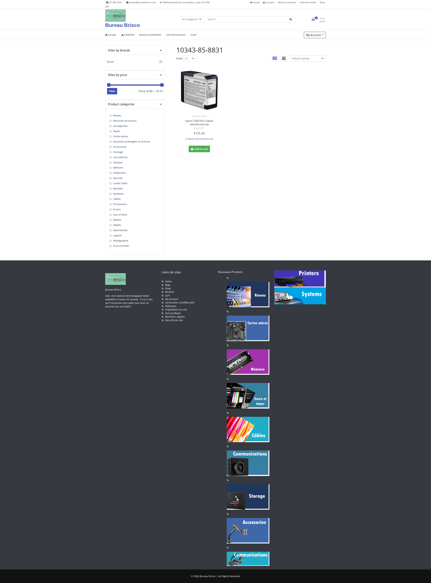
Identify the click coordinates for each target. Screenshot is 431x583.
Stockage (118, 152)
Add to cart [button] (201, 149)
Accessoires (119, 146)
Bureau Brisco (122, 25)
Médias (117, 219)
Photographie (120, 240)
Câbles (117, 199)
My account (171, 299)
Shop (322, 2)
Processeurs (120, 204)
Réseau (117, 115)
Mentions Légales (175, 316)
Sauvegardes (120, 125)
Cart (167, 295)
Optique (117, 162)
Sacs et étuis (120, 214)
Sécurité (117, 178)
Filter (112, 91)
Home (168, 281)
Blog (167, 284)
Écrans (117, 209)
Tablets (117, 225)
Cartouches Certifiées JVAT (180, 302)
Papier (116, 131)
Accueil (255, 2)
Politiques (170, 306)
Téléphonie (119, 172)
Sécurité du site (174, 320)
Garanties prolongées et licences (131, 141)
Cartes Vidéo (120, 183)
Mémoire (118, 167)
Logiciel (117, 235)
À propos (270, 2)
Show (179, 58)
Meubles (118, 188)
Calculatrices (120, 157)
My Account (314, 35)
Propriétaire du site (176, 309)
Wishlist (169, 292)
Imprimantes (120, 230)
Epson (110, 61)
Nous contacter (288, 2)
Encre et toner (199, 116)
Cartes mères (120, 136)
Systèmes (118, 193)
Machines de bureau (125, 120)
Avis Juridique (173, 313)
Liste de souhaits (308, 2)
